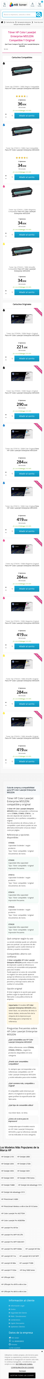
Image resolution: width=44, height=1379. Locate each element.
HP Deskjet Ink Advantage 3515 (13, 1192)
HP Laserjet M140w (8, 1263)
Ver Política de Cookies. (24, 1364)
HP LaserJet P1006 (26, 1263)
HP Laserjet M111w (8, 1256)
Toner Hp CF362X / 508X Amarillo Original (22, 737)
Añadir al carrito (26, 115)
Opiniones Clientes (17, 1326)
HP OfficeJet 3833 (7, 1277)
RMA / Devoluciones (18, 1316)
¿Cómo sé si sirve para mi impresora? (18, 1120)
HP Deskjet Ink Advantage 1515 (30, 1185)
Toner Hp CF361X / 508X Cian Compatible (22, 149)
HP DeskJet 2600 (23, 1157)
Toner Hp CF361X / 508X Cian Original (22, 507)
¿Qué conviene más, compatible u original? (21, 1084)
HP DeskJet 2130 (7, 1157)
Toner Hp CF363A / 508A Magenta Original (22, 564)
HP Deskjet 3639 (7, 1178)
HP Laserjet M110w (32, 1249)
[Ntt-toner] (2, 22)
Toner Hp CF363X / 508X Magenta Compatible (22, 211)
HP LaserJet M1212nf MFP (29, 1256)
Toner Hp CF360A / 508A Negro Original (22, 334)
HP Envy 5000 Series (27, 1270)
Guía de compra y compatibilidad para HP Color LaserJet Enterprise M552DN (21, 790)
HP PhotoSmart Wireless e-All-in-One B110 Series (19, 1206)
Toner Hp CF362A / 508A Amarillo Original (22, 680)
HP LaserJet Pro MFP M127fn (12, 1235)
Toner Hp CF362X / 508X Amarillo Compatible (22, 269)
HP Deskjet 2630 (7, 1164)
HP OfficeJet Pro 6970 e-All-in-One (13, 1284)
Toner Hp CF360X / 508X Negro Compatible (22, 87)
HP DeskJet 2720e (24, 1164)
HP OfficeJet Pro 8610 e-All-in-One (13, 1291)
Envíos (13, 1309)
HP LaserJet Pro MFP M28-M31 (12, 1242)
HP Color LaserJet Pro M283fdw (13, 1220)
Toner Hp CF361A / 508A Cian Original (22, 449)
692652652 (19, 1341)
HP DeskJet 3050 (7, 1171)
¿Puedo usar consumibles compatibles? (18, 1062)
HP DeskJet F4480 (8, 1185)
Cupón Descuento (17, 1323)
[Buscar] (39, 14)
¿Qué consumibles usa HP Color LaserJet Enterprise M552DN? (20, 1040)
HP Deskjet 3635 (23, 1171)
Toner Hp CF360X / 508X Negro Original (22, 392)
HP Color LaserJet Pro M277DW (13, 1213)
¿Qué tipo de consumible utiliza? (20, 1105)
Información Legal (17, 1306)
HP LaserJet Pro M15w (9, 1228)
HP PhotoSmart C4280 (9, 1199)
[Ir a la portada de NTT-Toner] (18, 4)
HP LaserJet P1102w (8, 1270)
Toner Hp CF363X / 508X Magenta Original (22, 622)
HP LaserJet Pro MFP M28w (11, 1249)
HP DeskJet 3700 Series (26, 1178)
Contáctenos (15, 1320)
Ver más (6, 49)
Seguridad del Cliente (18, 1313)
